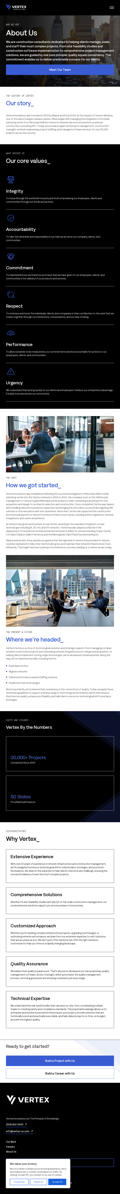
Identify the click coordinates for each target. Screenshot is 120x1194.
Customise (19, 1182)
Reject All (38, 1182)
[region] (38, 1173)
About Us (11, 1151)
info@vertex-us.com (17, 1131)
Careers (10, 1146)
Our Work (11, 1141)
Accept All (57, 1182)
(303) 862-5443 (14, 1124)
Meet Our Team (60, 69)
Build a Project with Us (60, 1061)
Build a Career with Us (60, 1073)
